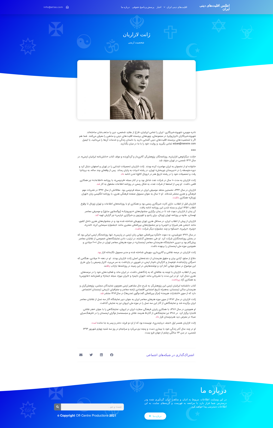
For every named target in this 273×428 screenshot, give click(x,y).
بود (99, 252)
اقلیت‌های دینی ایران (177, 7)
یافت (108, 266)
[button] (111, 355)
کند (97, 215)
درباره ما (125, 7)
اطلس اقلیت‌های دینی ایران (215, 7)
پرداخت (176, 280)
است (94, 323)
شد (99, 184)
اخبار (159, 7)
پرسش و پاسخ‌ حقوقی (143, 7)
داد (122, 174)
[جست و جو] (57, 406)
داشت (176, 198)
